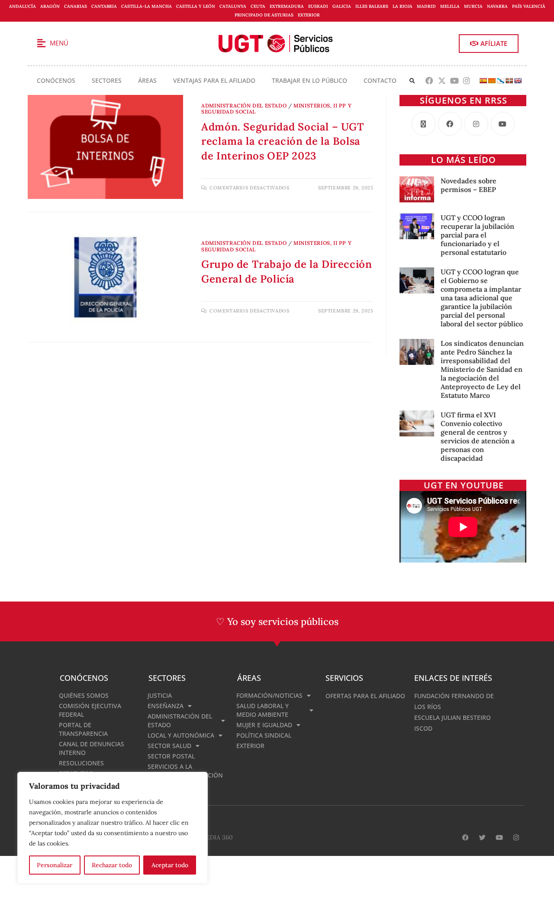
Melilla (450, 6)
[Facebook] (429, 81)
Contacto (380, 80)
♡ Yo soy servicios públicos (277, 621)
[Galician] (500, 80)
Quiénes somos (84, 695)
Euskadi (318, 6)
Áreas (147, 80)
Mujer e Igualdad (264, 725)
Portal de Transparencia (83, 729)
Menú (59, 43)
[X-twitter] (441, 81)
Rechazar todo (112, 865)
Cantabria (104, 6)
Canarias (75, 6)
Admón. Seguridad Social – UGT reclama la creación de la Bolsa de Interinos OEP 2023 (282, 141)
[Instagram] (467, 81)
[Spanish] (483, 80)
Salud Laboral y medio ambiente (262, 710)
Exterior (309, 15)
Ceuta (258, 6)
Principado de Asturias (264, 15)
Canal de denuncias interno (91, 748)
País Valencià (528, 6)
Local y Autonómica (181, 735)
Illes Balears (371, 6)
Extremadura (287, 6)
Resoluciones (81, 763)
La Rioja (402, 6)
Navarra (497, 6)
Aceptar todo (169, 865)
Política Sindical (263, 735)
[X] (423, 124)
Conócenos (56, 80)
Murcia (473, 6)
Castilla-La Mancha (146, 6)
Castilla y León (195, 6)
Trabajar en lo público (309, 80)
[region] (112, 828)
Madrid (426, 6)
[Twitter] (482, 837)
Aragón (50, 6)
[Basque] (509, 80)
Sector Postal (171, 756)
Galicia (341, 6)
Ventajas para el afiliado (214, 80)
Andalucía (22, 6)
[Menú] (41, 43)
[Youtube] (454, 81)
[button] (412, 81)
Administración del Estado (244, 105)
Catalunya (232, 6)
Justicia (160, 695)
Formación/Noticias (269, 695)
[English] (518, 80)
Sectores (107, 80)
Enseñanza (166, 706)
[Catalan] (492, 80)
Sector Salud (169, 746)
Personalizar (54, 865)
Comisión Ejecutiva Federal (90, 710)
